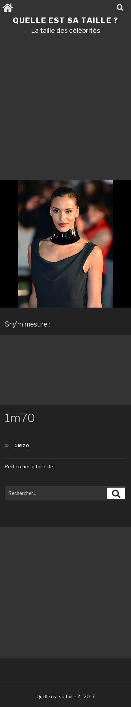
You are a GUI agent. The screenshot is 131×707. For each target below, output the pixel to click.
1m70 (22, 445)
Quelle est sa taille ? (65, 20)
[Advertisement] (65, 109)
